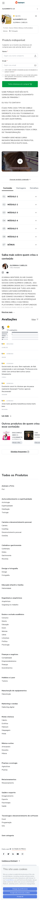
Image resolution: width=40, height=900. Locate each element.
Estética (5, 723)
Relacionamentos (9, 779)
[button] (18, 196)
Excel (4, 819)
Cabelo (4, 720)
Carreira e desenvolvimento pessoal (17, 522)
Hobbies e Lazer (8, 677)
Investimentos (7, 668)
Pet (3, 489)
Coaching (5, 529)
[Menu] (3, 3)
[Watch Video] (20, 161)
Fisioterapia (6, 803)
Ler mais (5, 416)
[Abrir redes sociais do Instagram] (3, 273)
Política (4, 641)
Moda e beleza (8, 717)
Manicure (5, 727)
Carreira (4, 525)
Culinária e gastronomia (11, 545)
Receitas (5, 559)
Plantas (5, 770)
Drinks (4, 552)
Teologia (5, 512)
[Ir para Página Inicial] (19, 2)
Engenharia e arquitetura (12, 598)
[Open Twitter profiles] (8, 854)
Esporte (5, 799)
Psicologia (5, 645)
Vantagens (21, 188)
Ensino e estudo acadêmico (13, 614)
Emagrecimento (7, 796)
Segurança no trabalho (10, 605)
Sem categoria (8, 835)
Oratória (5, 536)
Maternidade (6, 588)
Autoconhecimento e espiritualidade (17, 499)
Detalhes (34, 188)
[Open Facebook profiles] (3, 854)
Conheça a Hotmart (10, 861)
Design (4, 572)
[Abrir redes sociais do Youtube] (7, 273)
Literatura (5, 638)
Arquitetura (6, 601)
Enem (4, 628)
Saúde (4, 806)
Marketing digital (8, 707)
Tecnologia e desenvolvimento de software (20, 816)
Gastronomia (6, 555)
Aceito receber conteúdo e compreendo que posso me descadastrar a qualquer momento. (21, 71)
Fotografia (5, 575)
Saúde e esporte (9, 792)
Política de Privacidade (10, 78)
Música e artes (8, 743)
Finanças (5, 664)
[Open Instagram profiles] (22, 854)
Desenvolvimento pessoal (11, 532)
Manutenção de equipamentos (14, 691)
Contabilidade (7, 658)
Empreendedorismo (9, 661)
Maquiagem (6, 730)
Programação (7, 822)
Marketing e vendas (10, 704)
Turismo (5, 681)
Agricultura (6, 766)
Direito (4, 621)
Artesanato (6, 747)
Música (4, 753)
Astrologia (6, 502)
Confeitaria (6, 549)
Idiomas (4, 631)
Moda (4, 733)
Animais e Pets (8, 486)
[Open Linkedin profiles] (13, 854)
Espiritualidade (7, 506)
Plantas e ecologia (9, 763)
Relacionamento (8, 783)
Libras (4, 634)
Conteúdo (7, 188)
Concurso (5, 618)
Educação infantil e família (12, 585)
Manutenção (6, 694)
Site (3, 826)
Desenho (5, 750)
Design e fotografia (10, 568)
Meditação (6, 509)
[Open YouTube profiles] (17, 854)
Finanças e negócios (10, 654)
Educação (5, 624)
